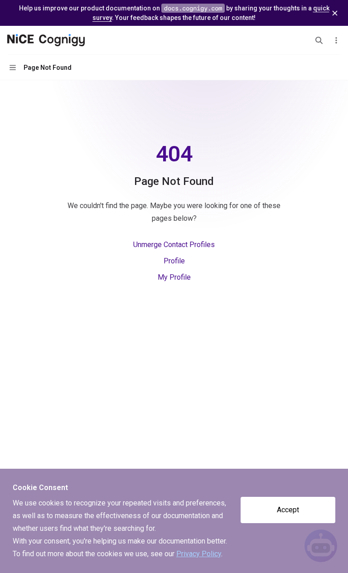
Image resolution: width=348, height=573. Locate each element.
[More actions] (336, 40)
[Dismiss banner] (335, 13)
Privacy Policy (198, 553)
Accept (288, 509)
